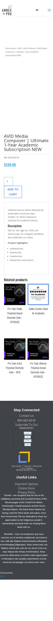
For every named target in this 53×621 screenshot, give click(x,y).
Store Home (10, 48)
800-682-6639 (26, 420)
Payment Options (26, 484)
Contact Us (26, 416)
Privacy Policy (26, 492)
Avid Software (29, 48)
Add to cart (13, 192)
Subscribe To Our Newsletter (26, 426)
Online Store (26, 488)
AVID (20, 48)
